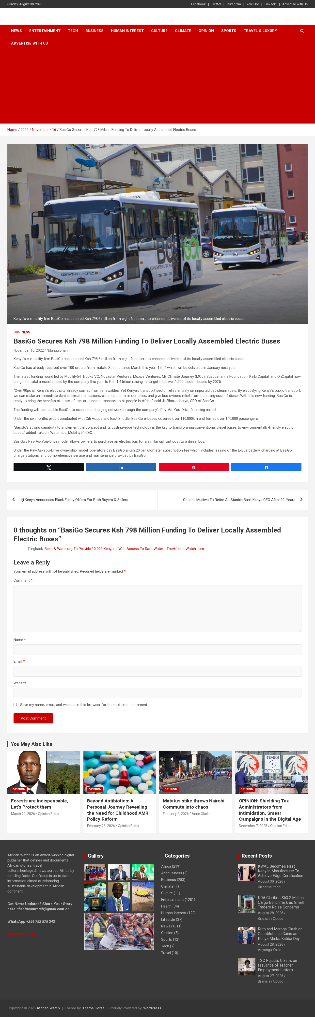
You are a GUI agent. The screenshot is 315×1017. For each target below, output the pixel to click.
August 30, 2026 (270, 881)
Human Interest (127, 31)
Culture (159, 31)
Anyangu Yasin (269, 950)
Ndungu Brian (57, 350)
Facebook (198, 4)
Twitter (216, 4)
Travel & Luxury (260, 31)
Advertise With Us (295, 4)
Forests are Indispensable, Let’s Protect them (39, 804)
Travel (166, 953)
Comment (23, 580)
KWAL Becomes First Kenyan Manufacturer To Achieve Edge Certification (280, 871)
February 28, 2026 (101, 826)
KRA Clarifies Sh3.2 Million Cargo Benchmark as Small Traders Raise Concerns (281, 902)
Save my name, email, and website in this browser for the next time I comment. (84, 705)
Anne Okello (201, 814)
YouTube (253, 4)
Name (20, 640)
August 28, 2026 (270, 913)
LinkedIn (271, 4)
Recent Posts (257, 856)
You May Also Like (31, 744)
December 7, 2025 (253, 826)
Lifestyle (168, 919)
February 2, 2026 (176, 814)
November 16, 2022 (29, 350)
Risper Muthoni (269, 887)
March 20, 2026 (23, 814)
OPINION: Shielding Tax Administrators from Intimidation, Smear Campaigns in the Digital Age (270, 810)
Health (166, 906)
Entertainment (45, 31)
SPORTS (228, 31)
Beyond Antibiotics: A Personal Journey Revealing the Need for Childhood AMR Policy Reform (117, 810)
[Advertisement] (157, 86)
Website (20, 683)
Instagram (234, 4)
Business (94, 31)
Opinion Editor (49, 814)
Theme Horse (93, 1008)
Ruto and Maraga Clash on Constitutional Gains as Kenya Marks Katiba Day (280, 934)
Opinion (206, 31)
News (16, 31)
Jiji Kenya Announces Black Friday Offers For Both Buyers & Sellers (74, 500)
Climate (183, 31)
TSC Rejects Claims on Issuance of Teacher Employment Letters (277, 965)
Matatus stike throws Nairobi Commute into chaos (193, 804)
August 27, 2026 (270, 976)
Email (19, 661)
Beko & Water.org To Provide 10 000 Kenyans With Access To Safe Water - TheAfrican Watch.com (124, 549)
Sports (166, 939)
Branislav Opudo (270, 919)
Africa (166, 866)
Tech (73, 31)
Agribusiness (171, 873)
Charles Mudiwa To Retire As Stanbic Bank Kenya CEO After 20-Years (239, 500)
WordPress (152, 1008)
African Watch (48, 1008)
